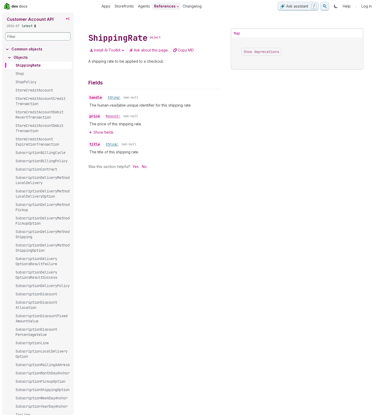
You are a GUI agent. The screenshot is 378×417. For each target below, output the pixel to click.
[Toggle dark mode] (336, 6)
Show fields (104, 132)
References (165, 6)
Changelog (192, 6)
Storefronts (124, 6)
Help (347, 6)
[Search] (324, 6)
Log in (366, 6)
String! (114, 97)
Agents (144, 6)
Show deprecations (261, 51)
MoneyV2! (113, 116)
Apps (106, 6)
